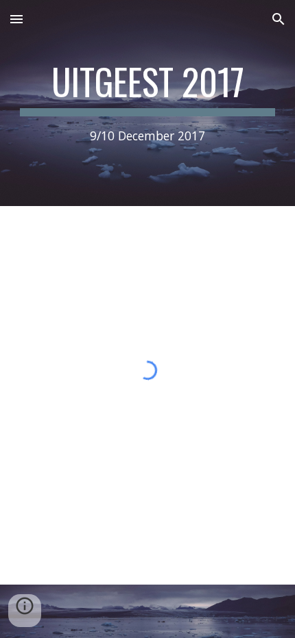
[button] (16, 19)
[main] (147, 103)
